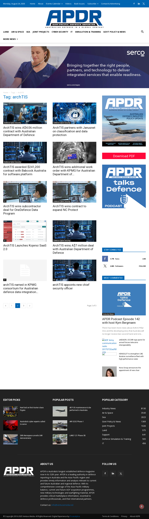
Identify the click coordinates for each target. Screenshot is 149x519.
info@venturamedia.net (62, 505)
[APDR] (74, 17)
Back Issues (79, 3)
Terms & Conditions (110, 516)
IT (72, 31)
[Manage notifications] (141, 506)
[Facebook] (134, 3)
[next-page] (29, 305)
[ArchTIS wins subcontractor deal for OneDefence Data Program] (25, 192)
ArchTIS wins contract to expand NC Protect (69, 208)
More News (9, 39)
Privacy (124, 516)
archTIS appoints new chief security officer (71, 286)
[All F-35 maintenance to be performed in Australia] (60, 411)
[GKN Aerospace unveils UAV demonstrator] (10, 439)
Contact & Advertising (110, 3)
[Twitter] (143, 3)
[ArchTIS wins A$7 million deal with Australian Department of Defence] (74, 231)
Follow (142, 266)
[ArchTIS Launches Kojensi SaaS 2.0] (25, 231)
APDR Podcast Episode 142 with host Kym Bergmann (121, 320)
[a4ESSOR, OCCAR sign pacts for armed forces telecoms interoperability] (109, 346)
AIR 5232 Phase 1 (77, 422)
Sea (28, 31)
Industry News (59, 162)
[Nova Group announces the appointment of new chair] (109, 371)
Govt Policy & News (114, 31)
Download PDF (124, 156)
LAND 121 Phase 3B (78, 436)
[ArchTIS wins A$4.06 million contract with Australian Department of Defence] (25, 113)
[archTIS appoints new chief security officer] (74, 270)
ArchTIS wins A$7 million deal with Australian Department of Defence (73, 249)
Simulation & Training (88, 31)
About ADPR (135, 516)
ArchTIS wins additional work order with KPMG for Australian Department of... (74, 170)
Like (144, 259)
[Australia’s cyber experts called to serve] (10, 425)
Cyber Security (60, 31)
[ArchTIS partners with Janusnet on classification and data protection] (74, 113)
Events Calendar (53, 3)
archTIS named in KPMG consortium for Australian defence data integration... (20, 288)
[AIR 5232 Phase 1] (60, 425)
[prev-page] (5, 305)
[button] (142, 32)
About (40, 3)
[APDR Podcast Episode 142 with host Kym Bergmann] (124, 300)
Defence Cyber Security (12, 123)
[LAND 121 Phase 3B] (60, 439)
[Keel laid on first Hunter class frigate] (10, 411)
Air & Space (17, 31)
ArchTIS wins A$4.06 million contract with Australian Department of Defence (22, 131)
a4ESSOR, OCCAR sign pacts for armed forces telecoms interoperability (132, 342)
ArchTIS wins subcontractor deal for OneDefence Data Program (22, 209)
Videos (68, 3)
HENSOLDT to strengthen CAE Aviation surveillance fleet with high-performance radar (131, 356)
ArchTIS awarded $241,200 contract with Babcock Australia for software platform (24, 170)
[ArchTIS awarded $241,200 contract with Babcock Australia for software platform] (25, 152)
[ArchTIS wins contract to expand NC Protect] (74, 192)
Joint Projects (41, 31)
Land (6, 31)
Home (32, 3)
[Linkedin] (139, 3)
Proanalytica (75, 516)
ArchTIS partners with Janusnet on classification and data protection (74, 131)
